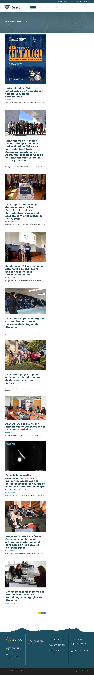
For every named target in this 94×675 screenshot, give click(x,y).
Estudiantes (65, 1)
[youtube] (86, 1)
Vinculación (70, 7)
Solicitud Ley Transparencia (54, 650)
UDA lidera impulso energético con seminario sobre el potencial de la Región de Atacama (25, 322)
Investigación (55, 7)
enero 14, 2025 (9, 432)
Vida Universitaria (79, 7)
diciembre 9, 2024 (10, 492)
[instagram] (88, 1)
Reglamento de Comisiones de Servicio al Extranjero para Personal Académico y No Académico (78, 643)
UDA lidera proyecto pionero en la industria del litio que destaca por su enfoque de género (23, 378)
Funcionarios (70, 1)
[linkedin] (82, 1)
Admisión (32, 7)
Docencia (63, 7)
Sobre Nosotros (40, 7)
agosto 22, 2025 (9, 385)
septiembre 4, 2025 (10, 330)
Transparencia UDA (52, 652)
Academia (60, 1)
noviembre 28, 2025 (10, 221)
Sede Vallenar (76, 1)
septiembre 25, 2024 (10, 603)
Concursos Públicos (52, 647)
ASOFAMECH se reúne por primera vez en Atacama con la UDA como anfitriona (25, 426)
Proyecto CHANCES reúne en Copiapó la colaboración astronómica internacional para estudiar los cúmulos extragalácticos (23, 542)
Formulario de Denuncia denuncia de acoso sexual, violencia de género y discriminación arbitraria (57, 640)
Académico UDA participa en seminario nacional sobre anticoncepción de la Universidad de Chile (24, 270)
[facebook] (80, 1)
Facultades (48, 7)
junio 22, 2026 (9, 163)
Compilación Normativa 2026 (76, 639)
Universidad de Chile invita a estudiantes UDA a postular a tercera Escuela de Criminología (24, 92)
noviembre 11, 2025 (10, 277)
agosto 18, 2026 (9, 99)
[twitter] (84, 1)
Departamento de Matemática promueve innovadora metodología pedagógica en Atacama (25, 596)
